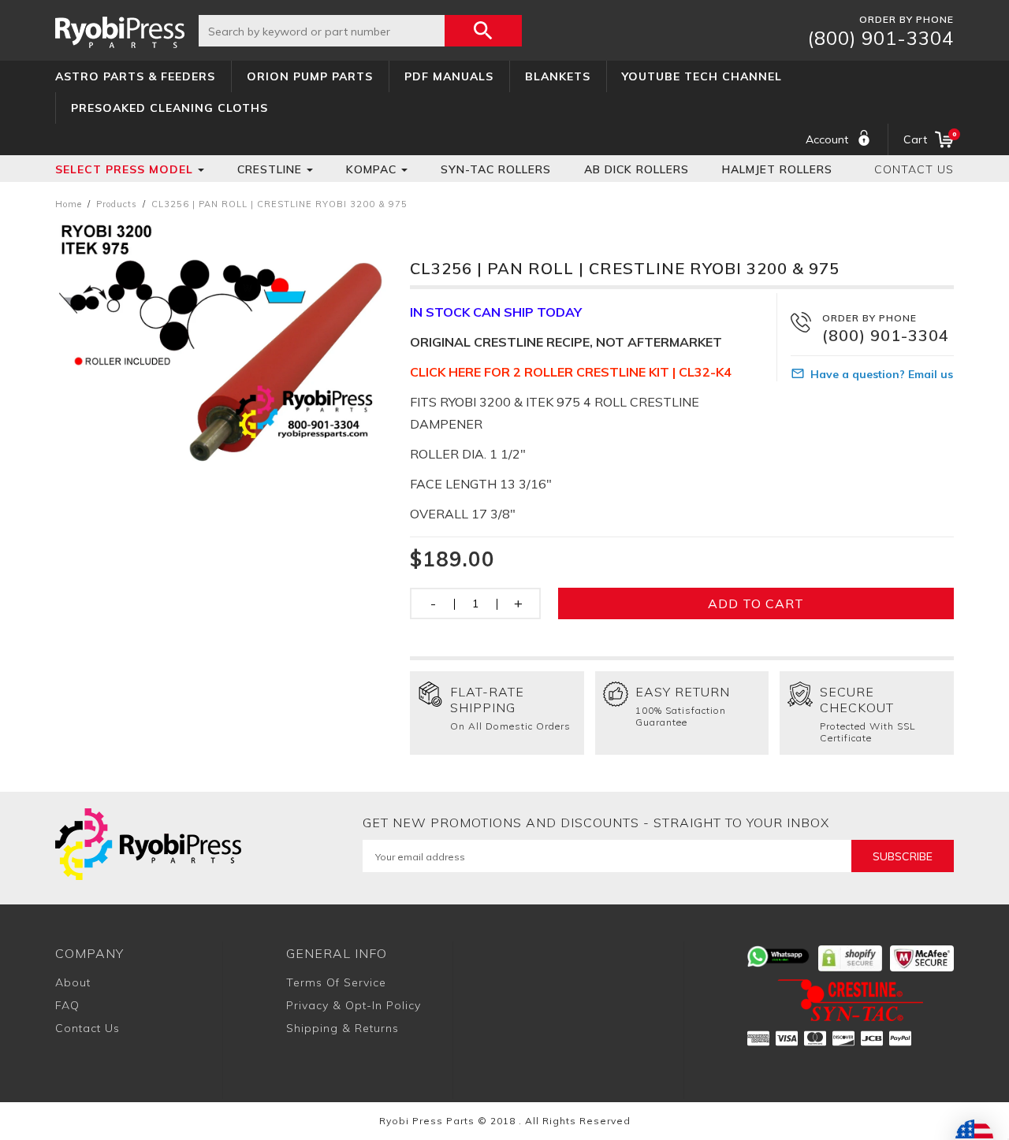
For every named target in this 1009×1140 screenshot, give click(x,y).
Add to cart (756, 603)
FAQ (67, 1005)
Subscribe (903, 856)
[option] (220, 343)
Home (68, 204)
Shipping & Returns (342, 1028)
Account (827, 139)
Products (116, 204)
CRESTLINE (269, 169)
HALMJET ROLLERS (777, 169)
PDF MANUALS (448, 76)
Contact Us (914, 169)
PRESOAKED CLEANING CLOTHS (169, 108)
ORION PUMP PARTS (310, 76)
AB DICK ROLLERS (636, 169)
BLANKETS (557, 76)
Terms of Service (336, 982)
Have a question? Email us (881, 374)
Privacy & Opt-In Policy (353, 1005)
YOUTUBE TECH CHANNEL (702, 76)
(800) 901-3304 (881, 38)
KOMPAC (371, 169)
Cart (928, 138)
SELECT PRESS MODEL (124, 169)
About (73, 982)
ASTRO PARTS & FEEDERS (135, 76)
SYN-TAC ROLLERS (496, 169)
